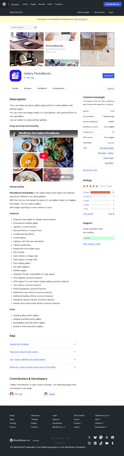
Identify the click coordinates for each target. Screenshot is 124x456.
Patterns (34, 427)
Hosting (13, 423)
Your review (88, 214)
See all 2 (111, 143)
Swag (77, 427)
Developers (57, 423)
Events (76, 419)
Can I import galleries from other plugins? (28, 359)
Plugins (34, 423)
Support (110, 88)
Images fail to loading (19, 344)
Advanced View (90, 170)
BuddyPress (101, 427)
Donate (78, 423)
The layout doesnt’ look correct (24, 352)
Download (108, 76)
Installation (42, 88)
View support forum (91, 244)
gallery (110, 153)
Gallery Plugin (108, 158)
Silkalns (52, 394)
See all (111, 214)
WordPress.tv (59, 427)
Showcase (35, 415)
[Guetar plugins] (35, 27)
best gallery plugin (106, 148)
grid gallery (109, 163)
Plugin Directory (16, 12)
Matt (98, 419)
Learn (55, 415)
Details (15, 88)
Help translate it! (80, 19)
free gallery (102, 153)
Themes (34, 419)
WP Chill (30, 77)
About (12, 415)
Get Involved (79, 415)
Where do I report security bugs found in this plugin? (33, 367)
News (12, 419)
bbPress (99, 423)
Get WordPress (112, 4)
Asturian (36, 441)
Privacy (13, 427)
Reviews (27, 88)
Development (58, 88)
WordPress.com (102, 415)
